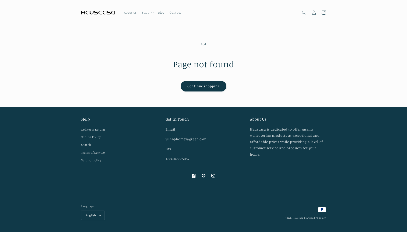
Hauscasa (298, 218)
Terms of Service (93, 152)
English (91, 215)
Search (86, 144)
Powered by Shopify (315, 218)
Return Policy (91, 137)
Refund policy (91, 160)
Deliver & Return (93, 129)
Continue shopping (203, 86)
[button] (147, 12)
